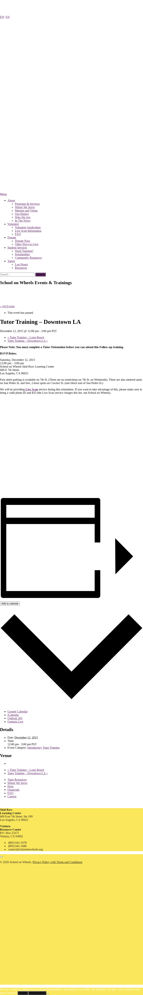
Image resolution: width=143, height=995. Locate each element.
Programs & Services (27, 203)
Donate (11, 237)
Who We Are (22, 217)
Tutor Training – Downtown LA (27, 340)
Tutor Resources (17, 779)
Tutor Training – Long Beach (25, 337)
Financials (13, 789)
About (11, 200)
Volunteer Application (28, 227)
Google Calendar (17, 711)
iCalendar (13, 714)
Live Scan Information (28, 230)
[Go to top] (1, 856)
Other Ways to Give (26, 244)
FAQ (18, 234)
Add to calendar (9, 603)
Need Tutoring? (24, 251)
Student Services (17, 247)
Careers (11, 796)
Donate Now (22, 240)
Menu (3, 194)
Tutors (11, 261)
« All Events (7, 306)
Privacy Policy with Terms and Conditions (57, 862)
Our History (22, 213)
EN (2, 17)
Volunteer (13, 224)
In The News (22, 220)
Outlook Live (15, 721)
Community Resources (28, 257)
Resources (21, 267)
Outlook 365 (14, 718)
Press (10, 786)
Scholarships (22, 254)
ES (8, 17)
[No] (47, 993)
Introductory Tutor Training (43, 747)
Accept (23, 993)
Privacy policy (37, 993)
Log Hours (21, 264)
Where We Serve (25, 207)
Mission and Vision (26, 210)
